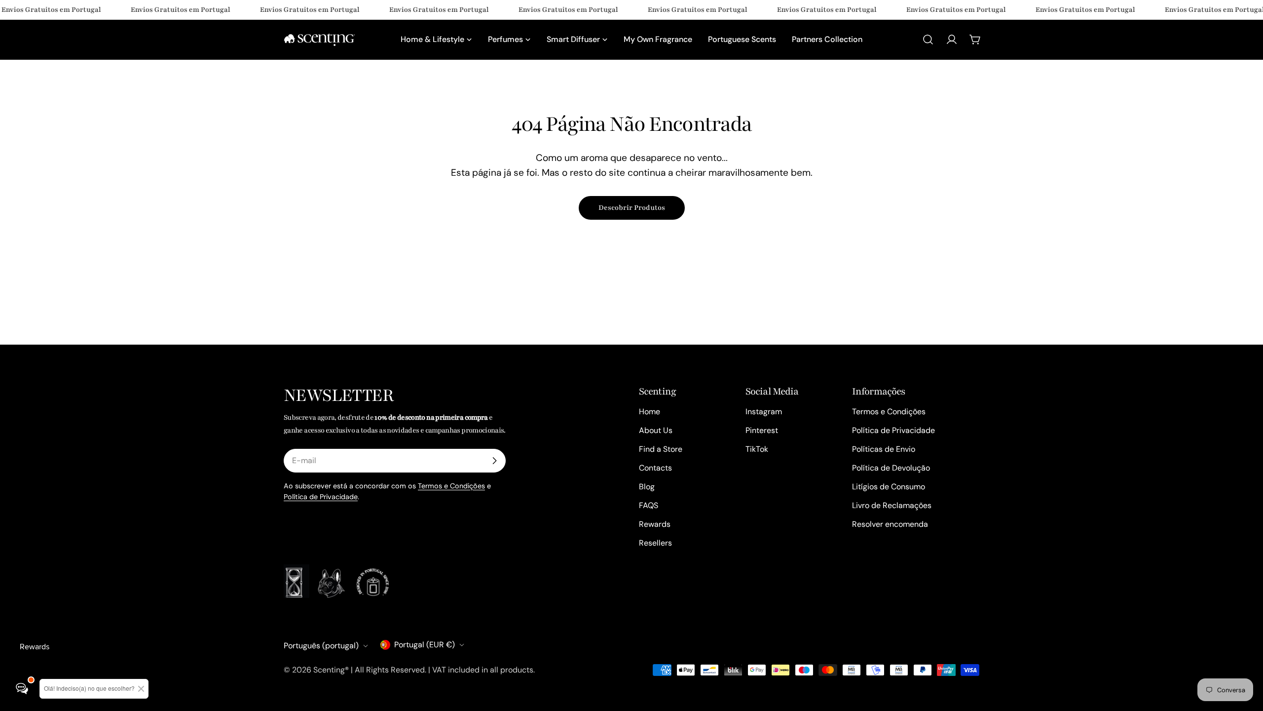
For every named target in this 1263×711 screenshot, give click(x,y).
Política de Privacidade (321, 496)
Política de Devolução (891, 468)
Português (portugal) (321, 645)
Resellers (655, 543)
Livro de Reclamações (891, 505)
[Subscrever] (494, 460)
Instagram (763, 411)
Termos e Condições (451, 485)
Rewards (654, 524)
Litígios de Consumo (888, 486)
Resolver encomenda (890, 524)
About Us (655, 430)
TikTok (756, 449)
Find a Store (660, 449)
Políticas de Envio (883, 449)
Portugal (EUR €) (424, 644)
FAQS (648, 505)
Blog (647, 486)
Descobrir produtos (631, 207)
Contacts (655, 468)
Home (649, 411)
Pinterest (761, 430)
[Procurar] (928, 39)
